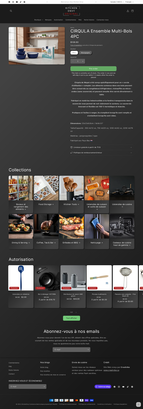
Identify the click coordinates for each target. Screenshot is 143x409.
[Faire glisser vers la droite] (76, 312)
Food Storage (45, 204)
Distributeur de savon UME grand (73, 295)
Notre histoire (14, 370)
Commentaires (14, 363)
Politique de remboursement (68, 404)
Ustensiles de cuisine (122, 204)
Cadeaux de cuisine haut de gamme (122, 244)
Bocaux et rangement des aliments (21, 206)
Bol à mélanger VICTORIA (47, 294)
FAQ (10, 366)
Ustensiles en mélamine (20, 294)
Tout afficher (71, 318)
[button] (11, 11)
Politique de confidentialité (87, 404)
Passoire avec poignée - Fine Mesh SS (125, 295)
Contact (12, 374)
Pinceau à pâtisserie (99, 294)
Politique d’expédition (120, 404)
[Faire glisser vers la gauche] (67, 312)
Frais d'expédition (76, 45)
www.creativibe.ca (111, 370)
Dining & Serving (20, 243)
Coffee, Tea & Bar (45, 243)
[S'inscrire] (88, 349)
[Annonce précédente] (47, 2)
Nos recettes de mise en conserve (53, 375)
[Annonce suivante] (96, 2)
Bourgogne (85, 53)
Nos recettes (45, 371)
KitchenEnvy (25, 404)
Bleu (74, 53)
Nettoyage (95, 243)
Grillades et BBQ (70, 243)
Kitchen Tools (70, 204)
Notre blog (44, 367)
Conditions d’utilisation (104, 404)
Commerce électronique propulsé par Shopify (43, 404)
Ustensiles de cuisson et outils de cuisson (97, 205)
